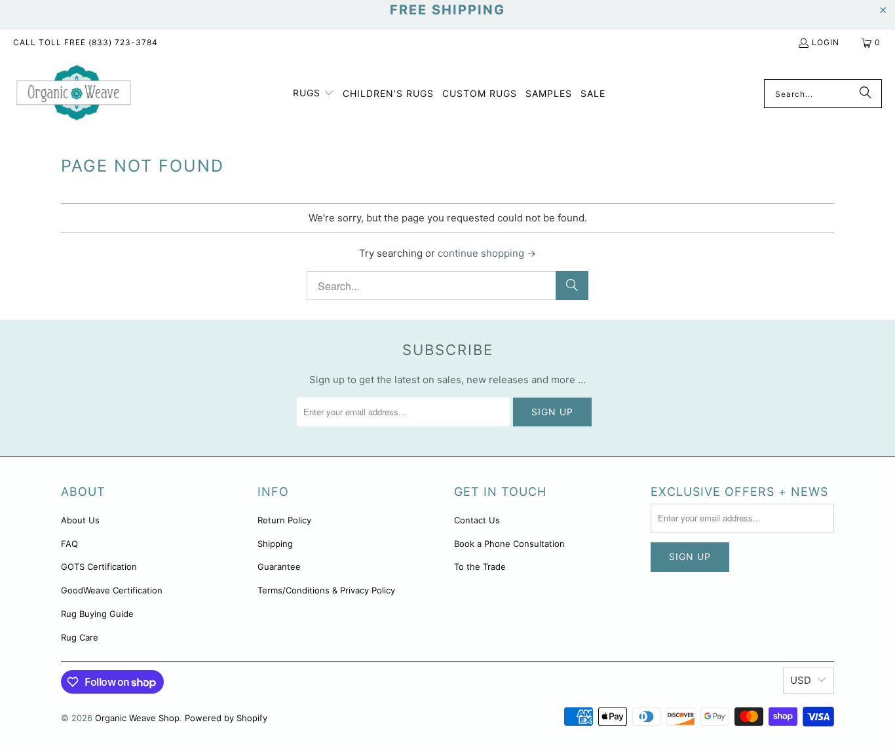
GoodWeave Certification (111, 590)
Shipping (275, 543)
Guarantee (279, 566)
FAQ (69, 543)
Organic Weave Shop (137, 718)
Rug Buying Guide (97, 613)
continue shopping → (487, 253)
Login (825, 42)
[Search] (865, 93)
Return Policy (284, 520)
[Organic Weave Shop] (73, 93)
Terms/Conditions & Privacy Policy (326, 590)
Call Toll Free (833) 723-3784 (85, 42)
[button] (313, 93)
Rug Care (79, 637)
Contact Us (477, 520)
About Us (80, 520)
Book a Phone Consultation (509, 543)
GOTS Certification (99, 566)
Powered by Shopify (226, 718)
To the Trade (480, 566)
